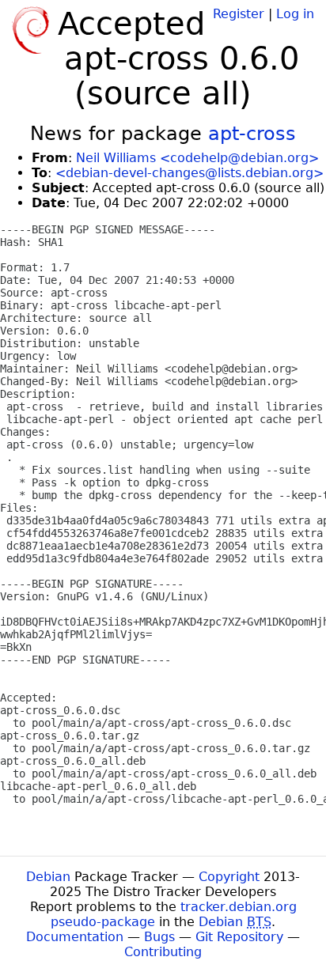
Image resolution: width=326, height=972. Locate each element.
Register (238, 13)
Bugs (159, 936)
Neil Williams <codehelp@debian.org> (197, 157)
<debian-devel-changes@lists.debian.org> (189, 172)
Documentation (74, 936)
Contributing (163, 951)
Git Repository (239, 936)
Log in (295, 13)
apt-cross (252, 134)
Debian (48, 876)
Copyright (229, 876)
